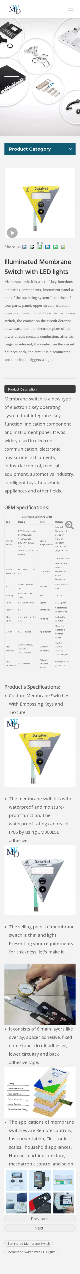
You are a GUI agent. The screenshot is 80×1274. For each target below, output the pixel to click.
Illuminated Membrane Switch (28, 1243)
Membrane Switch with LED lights (31, 1252)
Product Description (22, 389)
